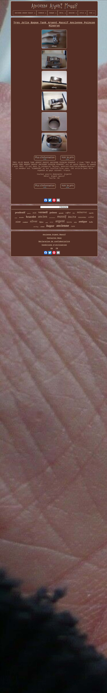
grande (61, 213)
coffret (68, 212)
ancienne (62, 225)
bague (50, 225)
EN (52, 248)
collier (91, 217)
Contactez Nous (54, 238)
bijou (41, 222)
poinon (53, 212)
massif (61, 216)
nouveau (82, 217)
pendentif (20, 212)
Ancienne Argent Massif (54, 235)
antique (83, 221)
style (34, 213)
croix (16, 217)
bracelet (31, 216)
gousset (29, 213)
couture (25, 222)
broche (69, 222)
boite (72, 216)
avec (51, 222)
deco (74, 213)
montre (21, 217)
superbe (91, 213)
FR (57, 248)
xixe (18, 222)
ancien (42, 216)
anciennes (52, 217)
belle (91, 222)
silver (33, 221)
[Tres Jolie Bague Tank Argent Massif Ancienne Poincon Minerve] (54, 39)
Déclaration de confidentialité (54, 242)
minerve (82, 212)
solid (46, 222)
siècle (75, 222)
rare (73, 226)
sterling (35, 226)
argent (60, 221)
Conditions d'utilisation (54, 245)
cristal (42, 226)
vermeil (43, 212)
